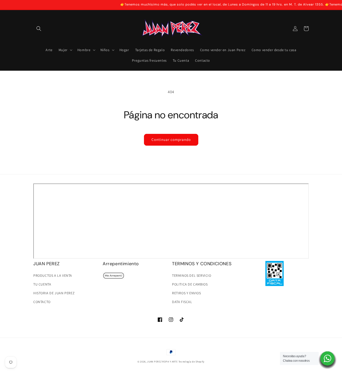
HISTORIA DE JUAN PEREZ (54, 293)
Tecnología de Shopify (192, 361)
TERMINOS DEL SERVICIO (191, 275)
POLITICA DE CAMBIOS (190, 284)
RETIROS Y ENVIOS (186, 293)
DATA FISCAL (182, 302)
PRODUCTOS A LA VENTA (52, 275)
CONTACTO (42, 302)
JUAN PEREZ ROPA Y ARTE (162, 361)
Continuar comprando (171, 139)
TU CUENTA (42, 284)
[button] (38, 28)
